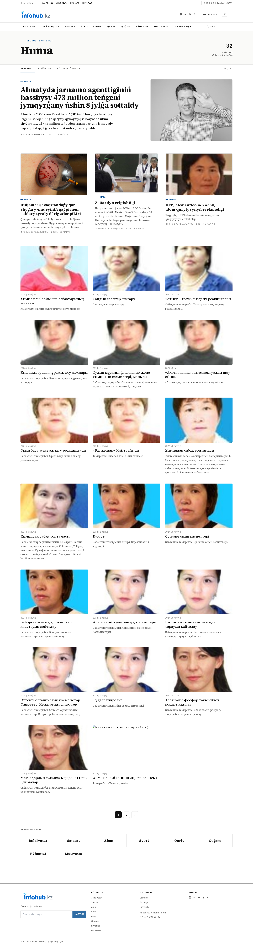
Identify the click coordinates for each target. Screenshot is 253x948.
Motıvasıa (161, 26)
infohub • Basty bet (39, 41)
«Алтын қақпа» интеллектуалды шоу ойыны (197, 374)
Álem (84, 26)
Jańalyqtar (51, 26)
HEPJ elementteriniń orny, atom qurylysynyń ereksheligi (195, 207)
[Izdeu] (208, 26)
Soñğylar (44, 68)
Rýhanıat (142, 26)
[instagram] (180, 14)
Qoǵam (125, 26)
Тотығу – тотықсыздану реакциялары (198, 298)
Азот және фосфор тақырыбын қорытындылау (192, 702)
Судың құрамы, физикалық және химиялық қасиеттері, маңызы (121, 374)
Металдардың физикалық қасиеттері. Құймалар (53, 779)
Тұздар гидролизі (108, 700)
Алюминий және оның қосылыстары (124, 622)
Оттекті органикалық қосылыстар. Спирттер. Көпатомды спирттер (50, 702)
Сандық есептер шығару (114, 298)
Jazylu (79, 914)
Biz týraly (144, 907)
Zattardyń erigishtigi (115, 202)
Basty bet (30, 26)
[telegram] (185, 14)
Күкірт (99, 536)
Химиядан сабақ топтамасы (189, 450)
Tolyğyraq (181, 26)
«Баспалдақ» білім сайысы (116, 450)
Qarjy (111, 26)
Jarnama (144, 897)
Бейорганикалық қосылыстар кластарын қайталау (46, 624)
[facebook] (194, 14)
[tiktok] (198, 14)
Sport (97, 26)
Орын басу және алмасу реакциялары (53, 450)
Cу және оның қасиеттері (187, 536)
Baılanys (144, 902)
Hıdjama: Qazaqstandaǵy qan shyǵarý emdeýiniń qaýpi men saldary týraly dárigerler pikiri (50, 209)
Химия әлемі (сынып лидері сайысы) (125, 777)
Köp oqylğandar (68, 68)
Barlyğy (26, 68)
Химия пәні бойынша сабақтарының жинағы (52, 301)
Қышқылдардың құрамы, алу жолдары (54, 372)
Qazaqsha (209, 14)
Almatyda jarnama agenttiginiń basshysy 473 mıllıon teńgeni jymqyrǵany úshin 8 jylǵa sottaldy (79, 97)
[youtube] (189, 14)
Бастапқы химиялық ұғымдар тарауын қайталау (191, 624)
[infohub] (35, 14)
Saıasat (70, 26)
